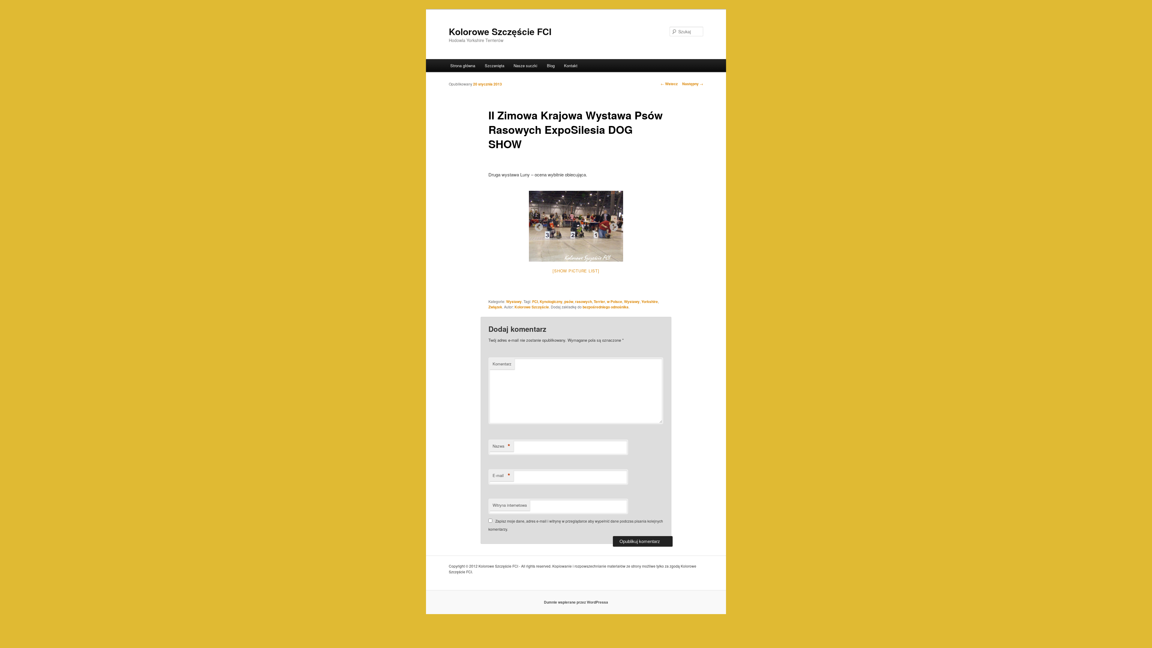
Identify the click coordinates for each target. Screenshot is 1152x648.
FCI (535, 301)
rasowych (583, 301)
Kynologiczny (551, 301)
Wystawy (514, 301)
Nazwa (501, 446)
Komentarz (502, 364)
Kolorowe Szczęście (531, 307)
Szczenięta (494, 65)
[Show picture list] (576, 271)
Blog (551, 65)
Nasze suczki (525, 65)
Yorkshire (649, 301)
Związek (495, 307)
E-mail (501, 475)
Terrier (599, 301)
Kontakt (571, 65)
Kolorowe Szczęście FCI (500, 31)
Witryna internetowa (510, 505)
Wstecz (669, 83)
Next (612, 226)
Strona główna (462, 65)
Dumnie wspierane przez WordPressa (576, 602)
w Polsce (614, 301)
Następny (692, 83)
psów (568, 301)
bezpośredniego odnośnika (605, 307)
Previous (537, 226)
